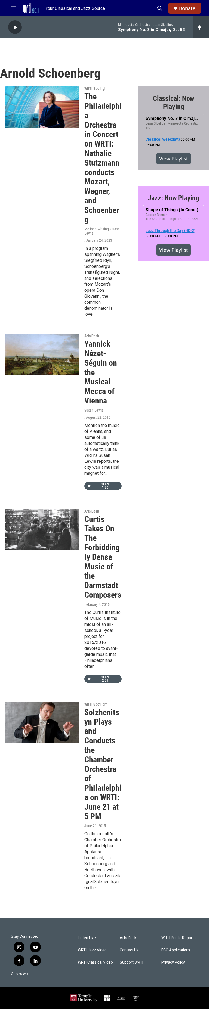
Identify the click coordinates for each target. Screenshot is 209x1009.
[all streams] (201, 27)
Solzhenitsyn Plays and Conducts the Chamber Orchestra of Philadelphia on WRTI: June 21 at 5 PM (103, 764)
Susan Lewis (93, 410)
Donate (187, 8)
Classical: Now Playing (173, 102)
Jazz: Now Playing (173, 198)
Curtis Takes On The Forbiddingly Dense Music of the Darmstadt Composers (102, 557)
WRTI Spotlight (95, 88)
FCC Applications (175, 950)
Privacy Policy (173, 962)
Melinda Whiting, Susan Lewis (102, 231)
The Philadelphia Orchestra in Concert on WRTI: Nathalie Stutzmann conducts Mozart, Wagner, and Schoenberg (103, 158)
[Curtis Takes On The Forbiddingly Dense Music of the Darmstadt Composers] (42, 529)
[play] (15, 27)
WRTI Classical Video (95, 962)
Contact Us (129, 950)
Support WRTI (131, 962)
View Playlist (173, 158)
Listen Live (87, 938)
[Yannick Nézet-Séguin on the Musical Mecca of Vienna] (42, 354)
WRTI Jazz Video (92, 950)
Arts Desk (91, 336)
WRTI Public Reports (178, 938)
